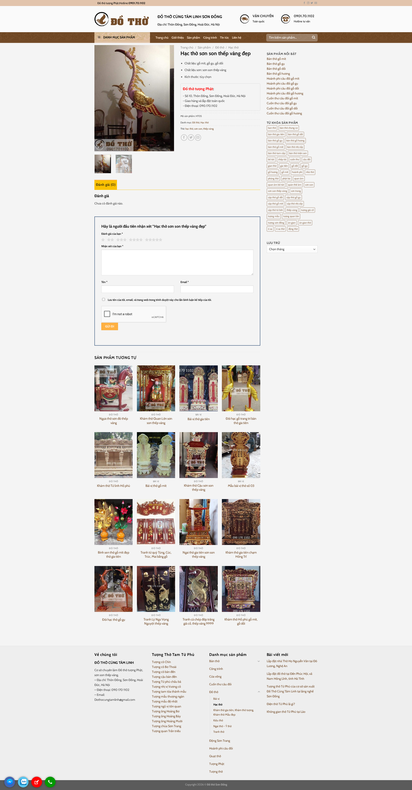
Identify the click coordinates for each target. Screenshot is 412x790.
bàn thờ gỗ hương (295, 140)
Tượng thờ (216, 771)
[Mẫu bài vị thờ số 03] (241, 455)
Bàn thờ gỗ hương (278, 74)
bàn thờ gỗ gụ (275, 140)
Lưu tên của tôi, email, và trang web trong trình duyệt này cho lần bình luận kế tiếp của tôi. (160, 299)
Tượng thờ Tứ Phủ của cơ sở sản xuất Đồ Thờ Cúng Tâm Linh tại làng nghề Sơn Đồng (291, 691)
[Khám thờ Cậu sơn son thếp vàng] (198, 455)
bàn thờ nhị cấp (295, 146)
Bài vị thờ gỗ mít (156, 486)
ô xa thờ (280, 228)
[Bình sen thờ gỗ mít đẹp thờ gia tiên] (113, 522)
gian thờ (272, 165)
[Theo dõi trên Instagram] (308, 3)
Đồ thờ (219, 47)
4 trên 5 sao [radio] (135, 240)
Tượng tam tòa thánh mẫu (169, 691)
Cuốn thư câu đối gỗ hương (284, 113)
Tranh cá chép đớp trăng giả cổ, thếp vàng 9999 (198, 621)
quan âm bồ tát (276, 184)
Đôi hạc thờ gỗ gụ (113, 620)
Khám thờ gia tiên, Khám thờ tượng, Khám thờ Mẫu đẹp (233, 712)
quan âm (298, 178)
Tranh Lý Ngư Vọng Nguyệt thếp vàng (156, 621)
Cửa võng (215, 676)
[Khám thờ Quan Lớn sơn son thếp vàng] (156, 388)
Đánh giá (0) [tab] (105, 185)
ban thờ (272, 127)
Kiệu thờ (218, 720)
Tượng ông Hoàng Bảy (166, 716)
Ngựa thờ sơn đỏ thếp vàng (113, 421)
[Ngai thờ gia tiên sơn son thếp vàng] (198, 522)
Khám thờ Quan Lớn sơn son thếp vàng (156, 421)
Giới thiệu (177, 37)
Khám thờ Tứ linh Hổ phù (113, 486)
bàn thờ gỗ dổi (295, 134)
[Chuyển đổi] (258, 661)
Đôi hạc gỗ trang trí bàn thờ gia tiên (241, 421)
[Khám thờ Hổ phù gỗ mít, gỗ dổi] (241, 589)
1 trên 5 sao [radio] (102, 240)
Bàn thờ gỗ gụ (276, 64)
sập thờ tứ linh (275, 210)
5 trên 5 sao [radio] (153, 240)
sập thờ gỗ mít (275, 203)
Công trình (210, 37)
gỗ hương (273, 172)
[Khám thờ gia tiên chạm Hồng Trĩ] (241, 522)
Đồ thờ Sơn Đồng (217, 784)
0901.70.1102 (137, 3)
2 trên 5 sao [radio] (110, 240)
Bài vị (216, 698)
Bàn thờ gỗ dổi (276, 69)
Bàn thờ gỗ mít (276, 59)
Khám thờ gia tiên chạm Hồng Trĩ (241, 555)
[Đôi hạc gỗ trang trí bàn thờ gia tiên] (241, 388)
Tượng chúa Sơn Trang (166, 726)
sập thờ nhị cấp (295, 203)
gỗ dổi (295, 165)
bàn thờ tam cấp (276, 153)
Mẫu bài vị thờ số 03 (241, 486)
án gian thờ (305, 222)
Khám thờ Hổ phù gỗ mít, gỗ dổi (241, 621)
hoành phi (297, 172)
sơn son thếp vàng (277, 190)
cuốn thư (294, 159)
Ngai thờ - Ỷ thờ (222, 726)
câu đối (306, 159)
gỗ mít (285, 172)
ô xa (270, 228)
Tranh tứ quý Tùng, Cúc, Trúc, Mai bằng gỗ (156, 555)
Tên (104, 282)
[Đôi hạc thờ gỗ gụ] (113, 589)
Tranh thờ (218, 731)
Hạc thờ (233, 47)
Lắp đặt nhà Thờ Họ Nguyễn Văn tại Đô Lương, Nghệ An (292, 663)
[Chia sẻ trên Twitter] (191, 137)
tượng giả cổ (307, 210)
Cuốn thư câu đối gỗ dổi (282, 108)
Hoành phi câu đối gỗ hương (285, 93)
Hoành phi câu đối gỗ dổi (283, 88)
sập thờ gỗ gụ (293, 197)
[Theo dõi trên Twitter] (312, 3)
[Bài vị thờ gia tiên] (198, 388)
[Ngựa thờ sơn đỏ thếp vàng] (113, 388)
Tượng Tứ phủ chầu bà (166, 682)
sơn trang (296, 190)
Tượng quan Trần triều (166, 731)
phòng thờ (273, 178)
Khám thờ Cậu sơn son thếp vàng (198, 488)
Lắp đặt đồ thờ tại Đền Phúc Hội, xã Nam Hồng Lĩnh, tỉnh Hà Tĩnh (289, 676)
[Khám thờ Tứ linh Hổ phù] (113, 455)
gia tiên (284, 165)
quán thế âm (294, 184)
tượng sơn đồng (276, 222)
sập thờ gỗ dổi (275, 197)
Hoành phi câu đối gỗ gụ (282, 83)
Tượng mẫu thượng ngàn (168, 696)
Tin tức (224, 37)
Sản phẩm (193, 37)
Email (184, 282)
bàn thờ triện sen (298, 153)
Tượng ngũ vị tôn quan (166, 706)
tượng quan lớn (291, 216)
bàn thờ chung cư (289, 127)
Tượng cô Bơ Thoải (164, 667)
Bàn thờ (214, 661)
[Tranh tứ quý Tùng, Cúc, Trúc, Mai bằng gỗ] (156, 522)
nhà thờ (310, 172)
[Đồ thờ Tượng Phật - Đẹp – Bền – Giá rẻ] (122, 19)
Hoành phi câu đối (221, 748)
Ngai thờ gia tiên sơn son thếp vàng (199, 555)
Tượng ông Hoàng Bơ (165, 711)
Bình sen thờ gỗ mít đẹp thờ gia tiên (113, 555)
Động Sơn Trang (219, 741)
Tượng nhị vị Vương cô (166, 687)
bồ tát (271, 159)
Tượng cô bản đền (163, 672)
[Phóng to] (99, 146)
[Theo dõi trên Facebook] (304, 3)
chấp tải (282, 159)
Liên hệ (236, 37)
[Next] (167, 98)
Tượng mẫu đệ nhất (164, 701)
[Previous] (101, 98)
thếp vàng (208, 128)
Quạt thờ (215, 756)
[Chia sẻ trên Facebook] (184, 137)
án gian (291, 222)
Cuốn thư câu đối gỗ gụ (282, 103)
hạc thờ (189, 128)
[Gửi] (313, 37)
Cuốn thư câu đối (220, 684)
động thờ (293, 228)
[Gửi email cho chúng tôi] (316, 3)
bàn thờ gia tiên (276, 134)
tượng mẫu (273, 216)
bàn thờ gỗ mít (275, 146)
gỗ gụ (304, 165)
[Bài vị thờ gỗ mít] (156, 455)
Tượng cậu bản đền (164, 677)
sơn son (198, 128)
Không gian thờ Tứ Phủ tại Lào (286, 712)
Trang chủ (162, 37)
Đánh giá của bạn (112, 233)
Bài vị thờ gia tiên (199, 419)
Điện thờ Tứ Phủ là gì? (281, 704)
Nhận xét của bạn (112, 246)
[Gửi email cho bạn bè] (198, 137)
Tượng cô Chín (161, 662)
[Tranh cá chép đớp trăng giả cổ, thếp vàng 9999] (198, 589)
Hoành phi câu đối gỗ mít (283, 78)
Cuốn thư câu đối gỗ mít (282, 98)
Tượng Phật (216, 764)
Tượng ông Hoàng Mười (167, 721)
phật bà (286, 178)
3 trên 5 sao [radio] (121, 240)
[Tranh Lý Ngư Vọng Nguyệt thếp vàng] (156, 589)
